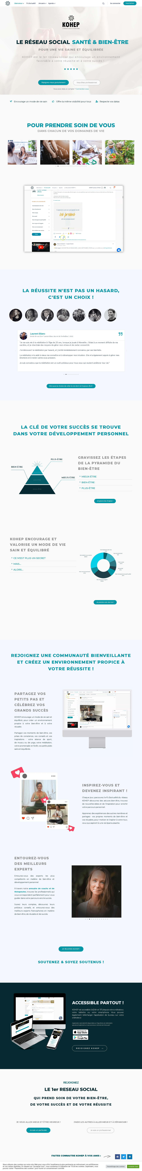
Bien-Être (88, 482)
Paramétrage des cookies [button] (116, 1166)
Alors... (18, 569)
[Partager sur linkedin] (129, 1156)
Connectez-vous (82, 89)
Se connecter (115, 3)
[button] (53, 82)
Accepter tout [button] (133, 1166)
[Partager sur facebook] (117, 1156)
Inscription (130, 3)
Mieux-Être (89, 476)
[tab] (105, 477)
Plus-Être (88, 488)
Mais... (17, 563)
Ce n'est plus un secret (29, 558)
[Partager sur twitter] (123, 1156)
